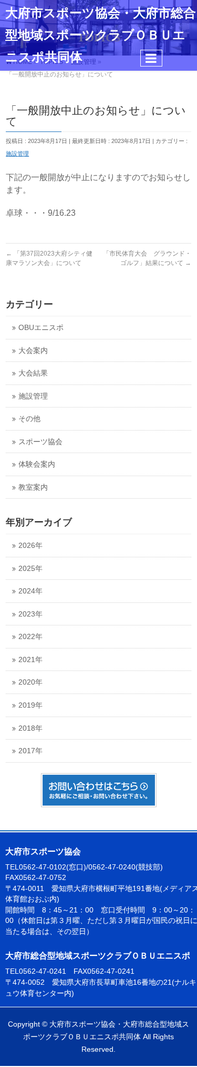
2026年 (30, 545)
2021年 (30, 660)
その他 (29, 419)
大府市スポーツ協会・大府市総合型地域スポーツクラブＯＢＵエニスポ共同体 (100, 35)
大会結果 (33, 373)
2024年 (30, 591)
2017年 (30, 751)
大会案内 (33, 351)
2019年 (30, 705)
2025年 (30, 569)
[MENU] (151, 58)
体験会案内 (36, 464)
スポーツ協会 (40, 442)
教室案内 (33, 487)
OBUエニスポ (41, 328)
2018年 (30, 728)
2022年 (30, 637)
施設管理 (17, 153)
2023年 (30, 614)
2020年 (30, 682)
